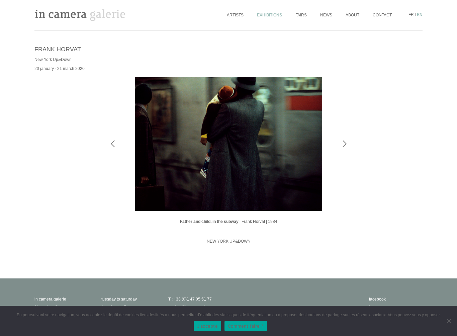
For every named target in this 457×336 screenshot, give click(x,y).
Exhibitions (269, 15)
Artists (235, 15)
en (420, 14)
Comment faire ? (246, 326)
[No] (448, 321)
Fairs (301, 15)
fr (411, 14)
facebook (377, 299)
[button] (344, 157)
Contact (382, 15)
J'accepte (207, 326)
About (352, 15)
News (326, 15)
